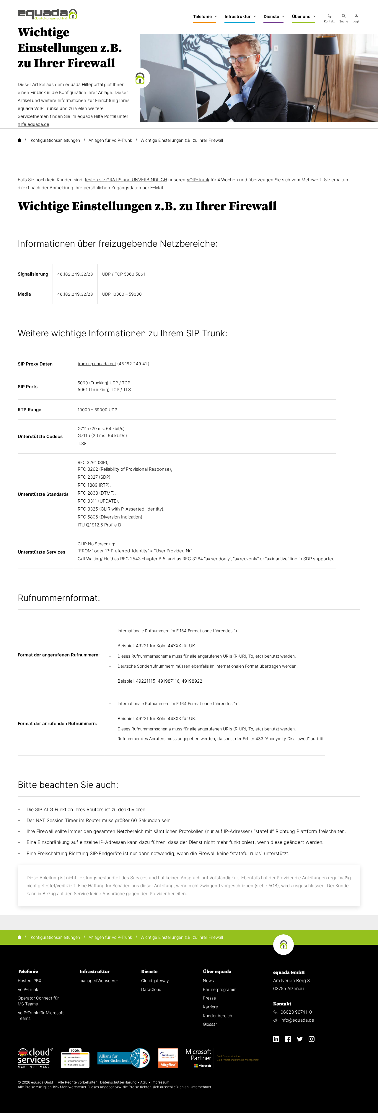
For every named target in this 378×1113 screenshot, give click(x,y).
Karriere (210, 1006)
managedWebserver (98, 980)
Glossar (210, 1024)
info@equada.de (297, 1020)
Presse (209, 997)
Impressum (160, 1082)
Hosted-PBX (29, 980)
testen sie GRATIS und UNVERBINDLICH (126, 179)
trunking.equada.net (97, 363)
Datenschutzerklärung (118, 1082)
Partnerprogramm (220, 989)
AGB (144, 1082)
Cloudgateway (155, 980)
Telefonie (28, 971)
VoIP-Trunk (28, 989)
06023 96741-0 (296, 1012)
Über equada (217, 971)
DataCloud (151, 989)
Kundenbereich (217, 1015)
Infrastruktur (94, 971)
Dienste (149, 971)
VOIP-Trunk (198, 179)
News (208, 980)
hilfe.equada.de (33, 124)
